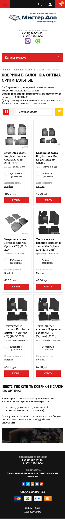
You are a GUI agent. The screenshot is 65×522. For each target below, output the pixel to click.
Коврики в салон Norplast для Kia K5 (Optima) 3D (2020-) (47, 158)
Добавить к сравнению (16, 175)
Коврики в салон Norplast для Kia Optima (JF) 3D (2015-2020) (15, 158)
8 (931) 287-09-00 (32, 33)
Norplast (8, 186)
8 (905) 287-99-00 (33, 36)
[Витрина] (6, 112)
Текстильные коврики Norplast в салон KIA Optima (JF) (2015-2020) (16, 331)
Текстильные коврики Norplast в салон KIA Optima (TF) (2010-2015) (48, 244)
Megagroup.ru (32, 511)
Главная (6, 69)
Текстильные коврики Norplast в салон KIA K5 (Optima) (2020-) (48, 331)
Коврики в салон (35, 69)
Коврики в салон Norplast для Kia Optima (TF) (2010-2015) (15, 244)
